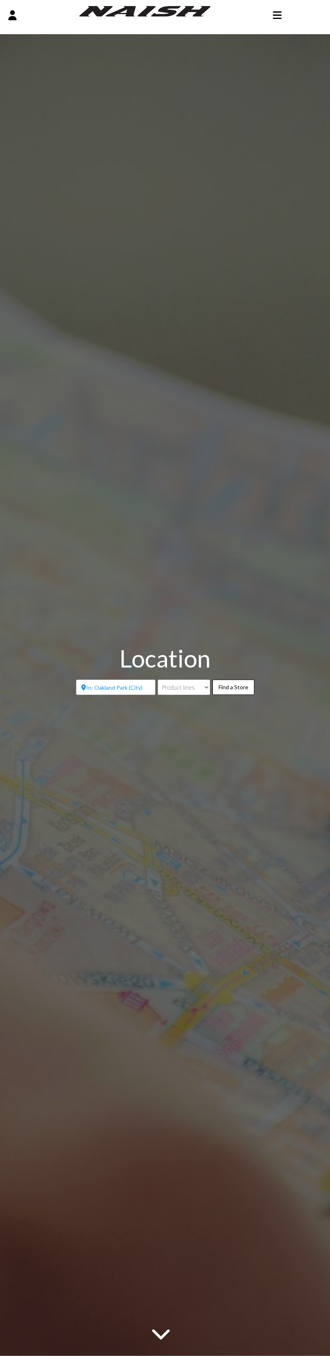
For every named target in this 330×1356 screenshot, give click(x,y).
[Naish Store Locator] (145, 10)
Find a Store (236, 686)
